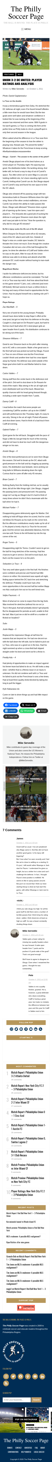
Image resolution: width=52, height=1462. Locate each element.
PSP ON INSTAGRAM (26, 1419)
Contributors (13, 1452)
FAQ (36, 1448)
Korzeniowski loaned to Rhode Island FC (21, 1221)
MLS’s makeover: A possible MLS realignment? (23, 1236)
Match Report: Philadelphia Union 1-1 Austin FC (28, 1127)
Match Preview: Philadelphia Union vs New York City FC (27, 1179)
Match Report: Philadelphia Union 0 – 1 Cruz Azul (28, 1113)
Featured (9, 74)
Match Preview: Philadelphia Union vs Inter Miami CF (27, 1166)
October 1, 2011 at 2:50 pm (26, 905)
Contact (18, 1448)
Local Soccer (39, 1452)
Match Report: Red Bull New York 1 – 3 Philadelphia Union (25, 1214)
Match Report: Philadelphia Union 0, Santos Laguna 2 (28, 1140)
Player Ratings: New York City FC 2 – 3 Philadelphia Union (28, 1193)
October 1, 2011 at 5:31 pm (33, 935)
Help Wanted (26, 1452)
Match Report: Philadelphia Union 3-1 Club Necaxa (27, 1153)
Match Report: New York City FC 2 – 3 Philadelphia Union (27, 1087)
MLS (20, 74)
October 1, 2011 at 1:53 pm (26, 843)
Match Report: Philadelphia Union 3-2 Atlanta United (27, 1074)
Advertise (28, 1448)
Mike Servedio (18, 89)
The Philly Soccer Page (26, 12)
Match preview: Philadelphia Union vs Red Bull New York (25, 1229)
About (42, 1448)
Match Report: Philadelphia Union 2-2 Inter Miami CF (27, 1100)
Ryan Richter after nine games (17, 1242)
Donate (10, 1448)
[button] (26, 29)
